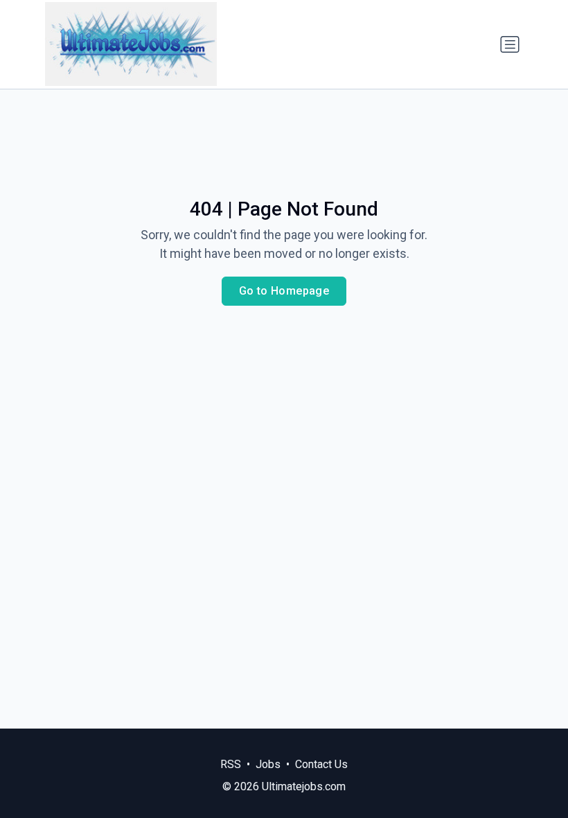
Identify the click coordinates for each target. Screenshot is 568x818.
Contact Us (321, 764)
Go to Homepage (284, 290)
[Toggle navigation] (510, 44)
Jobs (268, 764)
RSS (230, 764)
